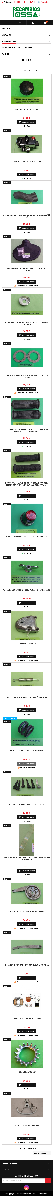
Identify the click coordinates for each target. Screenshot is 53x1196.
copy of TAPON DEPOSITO (27, 109)
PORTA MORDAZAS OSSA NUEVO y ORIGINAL (27, 911)
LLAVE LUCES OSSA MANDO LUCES (26, 161)
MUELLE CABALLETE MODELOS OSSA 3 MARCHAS (26, 697)
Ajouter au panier (27, 122)
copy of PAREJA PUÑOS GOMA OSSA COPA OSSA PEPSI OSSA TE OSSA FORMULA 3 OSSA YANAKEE (26, 484)
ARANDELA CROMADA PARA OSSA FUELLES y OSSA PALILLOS (26, 323)
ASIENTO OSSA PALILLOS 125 (27, 1125)
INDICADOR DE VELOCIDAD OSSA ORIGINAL (26, 804)
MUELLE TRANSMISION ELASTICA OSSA (26, 751)
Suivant (32, 1148)
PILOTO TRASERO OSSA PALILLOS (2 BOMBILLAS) (27, 536)
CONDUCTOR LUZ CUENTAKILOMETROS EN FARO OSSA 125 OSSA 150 (26, 859)
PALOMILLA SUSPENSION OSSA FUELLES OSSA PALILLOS (26, 590)
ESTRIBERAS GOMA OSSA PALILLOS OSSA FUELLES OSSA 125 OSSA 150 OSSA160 (27, 430)
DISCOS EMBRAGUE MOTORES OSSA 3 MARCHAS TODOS (27, 377)
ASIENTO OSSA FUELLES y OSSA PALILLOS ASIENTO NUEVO (26, 270)
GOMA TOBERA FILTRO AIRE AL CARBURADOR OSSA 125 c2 (26, 216)
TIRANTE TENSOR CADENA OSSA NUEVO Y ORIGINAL (27, 965)
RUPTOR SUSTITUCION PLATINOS (26, 1018)
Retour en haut (42, 1153)
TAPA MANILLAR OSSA (26, 643)
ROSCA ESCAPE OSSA (27, 1072)
